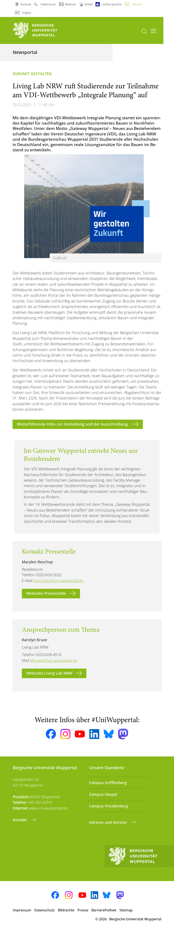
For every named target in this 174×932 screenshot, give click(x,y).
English (26, 13)
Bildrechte (66, 910)
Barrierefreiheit (103, 910)
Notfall (89, 4)
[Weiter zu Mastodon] (123, 734)
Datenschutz (44, 910)
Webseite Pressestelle (46, 593)
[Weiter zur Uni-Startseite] (42, 30)
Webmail (70, 4)
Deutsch (137, 4)
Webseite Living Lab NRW (49, 673)
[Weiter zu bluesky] (109, 734)
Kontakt (20, 819)
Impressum (22, 910)
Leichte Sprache (111, 4)
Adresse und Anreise (108, 822)
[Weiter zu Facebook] (51, 734)
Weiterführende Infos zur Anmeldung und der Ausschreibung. (73, 424)
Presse (82, 910)
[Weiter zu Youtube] (80, 734)
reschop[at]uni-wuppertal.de (58, 580)
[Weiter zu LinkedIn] (94, 734)
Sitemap (126, 910)
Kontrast (26, 4)
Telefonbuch (48, 4)
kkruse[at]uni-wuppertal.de (53, 660)
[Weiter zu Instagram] (65, 734)
